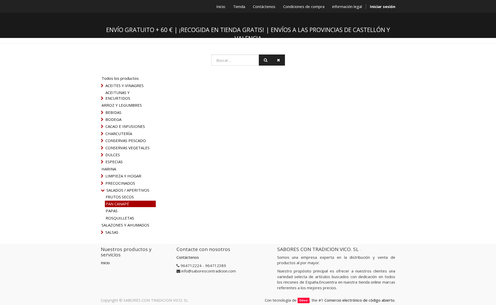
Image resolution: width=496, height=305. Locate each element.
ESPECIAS (114, 161)
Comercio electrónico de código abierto (359, 300)
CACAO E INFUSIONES (125, 126)
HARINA (109, 168)
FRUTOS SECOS (120, 196)
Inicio (105, 262)
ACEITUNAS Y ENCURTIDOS (117, 95)
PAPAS (112, 210)
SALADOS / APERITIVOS (127, 190)
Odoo (303, 300)
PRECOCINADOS (120, 183)
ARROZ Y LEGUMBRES (122, 105)
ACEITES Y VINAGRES (124, 85)
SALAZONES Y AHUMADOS (125, 225)
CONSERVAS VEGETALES (127, 147)
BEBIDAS (113, 112)
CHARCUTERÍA (118, 133)
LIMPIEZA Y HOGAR (123, 175)
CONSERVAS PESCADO (125, 140)
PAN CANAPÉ (117, 203)
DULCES (112, 154)
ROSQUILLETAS (120, 218)
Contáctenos (187, 257)
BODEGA (113, 119)
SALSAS (111, 232)
